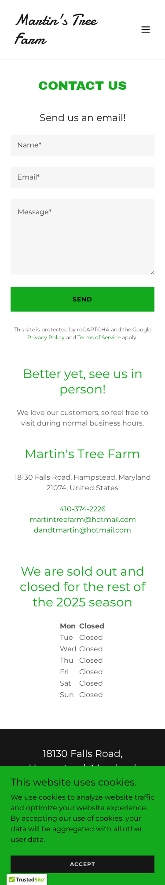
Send (82, 299)
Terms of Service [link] (99, 337)
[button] (145, 29)
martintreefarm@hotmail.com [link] (82, 519)
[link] (61, 41)
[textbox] (82, 145)
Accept (82, 864)
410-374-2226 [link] (82, 509)
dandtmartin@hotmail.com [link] (82, 530)
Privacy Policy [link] (46, 337)
